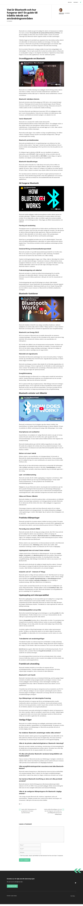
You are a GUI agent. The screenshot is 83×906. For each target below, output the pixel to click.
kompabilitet (28, 620)
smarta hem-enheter (50, 683)
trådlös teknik (38, 122)
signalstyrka (46, 328)
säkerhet (28, 725)
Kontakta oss (12, 886)
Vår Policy (72, 896)
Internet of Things (54, 525)
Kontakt (76, 2)
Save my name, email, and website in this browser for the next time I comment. (41, 855)
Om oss (70, 2)
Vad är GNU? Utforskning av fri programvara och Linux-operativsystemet (29, 811)
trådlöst (61, 31)
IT (21, 804)
